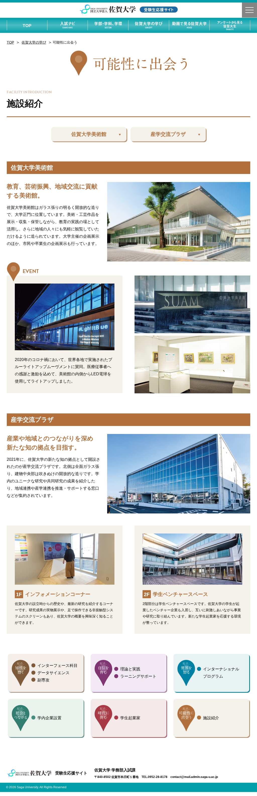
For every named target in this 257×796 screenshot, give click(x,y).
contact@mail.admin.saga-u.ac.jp (194, 777)
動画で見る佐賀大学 (189, 24)
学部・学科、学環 (108, 24)
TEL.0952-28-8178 (154, 777)
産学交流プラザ (168, 134)
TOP (27, 25)
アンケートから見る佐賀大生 (230, 25)
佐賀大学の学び (148, 24)
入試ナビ (67, 24)
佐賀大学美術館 (88, 134)
